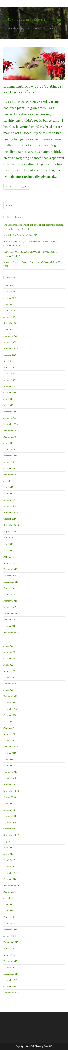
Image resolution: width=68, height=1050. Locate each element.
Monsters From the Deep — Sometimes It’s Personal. (27, 262)
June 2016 (8, 544)
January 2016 (9, 575)
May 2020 (8, 361)
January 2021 (9, 342)
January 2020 (9, 380)
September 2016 (11, 525)
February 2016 (10, 569)
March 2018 (9, 449)
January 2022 (9, 317)
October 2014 (9, 626)
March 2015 (9, 594)
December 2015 (10, 582)
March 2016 (9, 563)
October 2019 (9, 392)
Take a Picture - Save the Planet (34, 19)
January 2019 (9, 418)
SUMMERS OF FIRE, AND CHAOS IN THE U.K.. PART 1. (30, 251)
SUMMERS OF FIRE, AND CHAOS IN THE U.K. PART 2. (30, 241)
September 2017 (11, 474)
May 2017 (8, 493)
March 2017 (9, 500)
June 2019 (8, 399)
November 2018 (11, 424)
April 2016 (8, 556)
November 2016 (11, 512)
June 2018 (8, 443)
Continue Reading (17, 187)
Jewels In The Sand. (12, 235)
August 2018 (9, 436)
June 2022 (8, 304)
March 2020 (9, 373)
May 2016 (8, 550)
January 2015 (9, 607)
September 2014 (11, 632)
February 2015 (10, 600)
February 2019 (10, 411)
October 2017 (9, 468)
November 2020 (11, 348)
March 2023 (9, 291)
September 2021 (11, 323)
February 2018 (10, 455)
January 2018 (9, 462)
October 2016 (9, 518)
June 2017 (8, 487)
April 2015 (8, 588)
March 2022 (9, 310)
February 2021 (10, 336)
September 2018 (11, 430)
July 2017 (8, 481)
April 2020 (8, 367)
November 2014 (11, 619)
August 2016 (9, 531)
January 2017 (9, 506)
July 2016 (8, 537)
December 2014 (10, 613)
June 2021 (8, 329)
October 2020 (9, 354)
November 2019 (11, 386)
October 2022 (9, 298)
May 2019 (8, 405)
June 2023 (8, 285)
